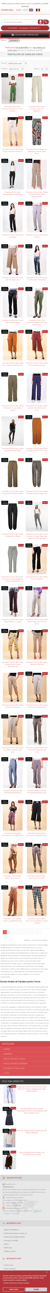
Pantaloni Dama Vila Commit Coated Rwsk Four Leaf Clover (36, 322)
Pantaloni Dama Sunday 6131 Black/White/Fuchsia (36, 791)
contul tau (12, 4)
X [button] (46, 1272)
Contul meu (7, 10)
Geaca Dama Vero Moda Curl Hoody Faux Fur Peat (31, 1153)
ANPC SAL (8, 1248)
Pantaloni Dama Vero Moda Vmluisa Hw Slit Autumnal (36, 449)
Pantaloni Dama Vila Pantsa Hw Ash (37, 236)
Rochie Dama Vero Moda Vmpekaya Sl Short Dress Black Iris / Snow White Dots (31, 1111)
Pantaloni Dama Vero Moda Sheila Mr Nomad (36, 663)
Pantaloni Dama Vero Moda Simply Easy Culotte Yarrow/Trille (12, 664)
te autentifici (22, 47)
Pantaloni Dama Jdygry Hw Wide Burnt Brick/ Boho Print (37, 151)
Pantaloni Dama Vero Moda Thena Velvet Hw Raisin (12, 620)
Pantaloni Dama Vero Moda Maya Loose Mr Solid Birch (12, 150)
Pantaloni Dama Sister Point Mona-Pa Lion (12, 877)
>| (5, 936)
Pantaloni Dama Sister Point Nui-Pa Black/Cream (36, 834)
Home (3, 40)
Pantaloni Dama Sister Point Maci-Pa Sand (36, 877)
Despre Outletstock (11, 1230)
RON (25, 10)
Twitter (7, 1213)
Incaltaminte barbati (16, 1063)
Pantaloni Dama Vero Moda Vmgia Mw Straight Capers (12, 492)
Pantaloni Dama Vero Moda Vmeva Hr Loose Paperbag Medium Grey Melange (36, 536)
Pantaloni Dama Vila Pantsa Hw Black (13, 236)
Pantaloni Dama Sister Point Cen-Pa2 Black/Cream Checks (37, 921)
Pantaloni (14, 40)
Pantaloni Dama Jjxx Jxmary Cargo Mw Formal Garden (12, 108)
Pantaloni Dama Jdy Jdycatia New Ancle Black (12, 193)
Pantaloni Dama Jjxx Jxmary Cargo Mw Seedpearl (37, 108)
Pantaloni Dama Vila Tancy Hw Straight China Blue (36, 279)
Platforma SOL (10, 1251)
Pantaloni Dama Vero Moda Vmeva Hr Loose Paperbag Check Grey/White (12, 579)
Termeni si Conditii (11, 1240)
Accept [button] (36, 1289)
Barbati (8, 1054)
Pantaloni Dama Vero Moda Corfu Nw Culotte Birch (36, 706)
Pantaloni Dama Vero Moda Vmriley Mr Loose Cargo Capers (12, 408)
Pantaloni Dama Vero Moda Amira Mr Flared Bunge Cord (36, 750)
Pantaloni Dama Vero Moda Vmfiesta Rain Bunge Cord (36, 492)
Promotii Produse (14, 1068)
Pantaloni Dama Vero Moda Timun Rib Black (36, 578)
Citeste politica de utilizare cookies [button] (16, 1283)
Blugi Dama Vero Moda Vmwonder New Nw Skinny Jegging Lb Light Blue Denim (32, 1089)
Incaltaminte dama (14, 1059)
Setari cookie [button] (13, 1289)
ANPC (6, 1244)
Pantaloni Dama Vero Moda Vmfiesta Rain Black (12, 535)
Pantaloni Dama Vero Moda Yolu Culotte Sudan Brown (12, 364)
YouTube (14, 1213)
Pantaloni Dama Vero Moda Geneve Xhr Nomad (12, 706)
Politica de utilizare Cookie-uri (15, 1233)
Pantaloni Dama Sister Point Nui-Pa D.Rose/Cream (12, 834)
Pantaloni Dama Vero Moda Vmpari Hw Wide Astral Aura (36, 408)
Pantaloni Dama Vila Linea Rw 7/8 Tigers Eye (12, 279)
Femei (7, 1049)
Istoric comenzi (10, 1269)
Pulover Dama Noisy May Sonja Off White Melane (32, 1131)
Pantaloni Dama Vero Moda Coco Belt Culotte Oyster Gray (12, 750)
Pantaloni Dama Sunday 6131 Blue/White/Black (12, 791)
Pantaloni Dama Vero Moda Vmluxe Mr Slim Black (12, 449)
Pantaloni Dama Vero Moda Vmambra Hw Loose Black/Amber (36, 194)
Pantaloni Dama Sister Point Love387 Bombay (12, 920)
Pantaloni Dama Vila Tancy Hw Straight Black (12, 321)
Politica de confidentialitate (14, 1237)
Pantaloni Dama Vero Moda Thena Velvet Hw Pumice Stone (36, 621)
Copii (6, 1073)
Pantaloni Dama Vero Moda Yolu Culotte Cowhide (36, 364)
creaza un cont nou (27, 4)
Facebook (38, 1211)
